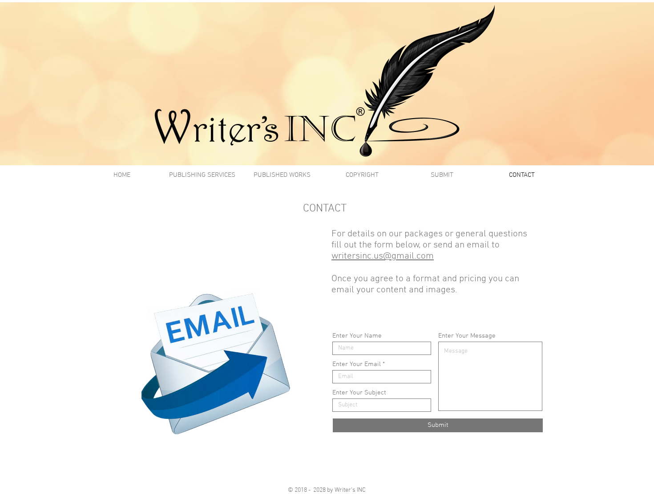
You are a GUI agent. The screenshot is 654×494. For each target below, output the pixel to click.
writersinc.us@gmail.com (382, 256)
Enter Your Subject (359, 393)
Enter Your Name (357, 336)
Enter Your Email (356, 364)
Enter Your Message (467, 336)
